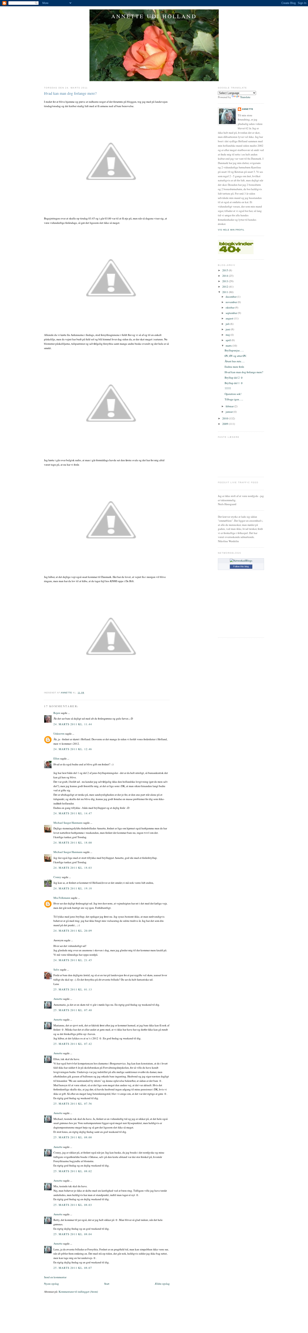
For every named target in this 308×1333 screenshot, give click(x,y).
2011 (225, 292)
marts (229, 345)
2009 (225, 424)
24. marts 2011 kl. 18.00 (72, 842)
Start (106, 1284)
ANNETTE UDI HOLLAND (154, 16)
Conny (57, 877)
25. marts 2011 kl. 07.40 (72, 1010)
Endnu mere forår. (234, 367)
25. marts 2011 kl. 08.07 (72, 1268)
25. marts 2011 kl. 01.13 (72, 989)
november (232, 302)
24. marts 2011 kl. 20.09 (72, 930)
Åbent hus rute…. (235, 361)
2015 (225, 270)
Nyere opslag (51, 1284)
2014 (225, 276)
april (229, 340)
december (231, 296)
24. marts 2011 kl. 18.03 (72, 867)
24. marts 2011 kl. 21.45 (72, 960)
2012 (225, 286)
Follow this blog (241, 566)
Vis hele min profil (231, 230)
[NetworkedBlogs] (241, 560)
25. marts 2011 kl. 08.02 (72, 1171)
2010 (225, 418)
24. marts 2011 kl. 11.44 (72, 724)
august (230, 318)
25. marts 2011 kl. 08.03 (72, 1205)
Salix (56, 969)
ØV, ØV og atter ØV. (236, 356)
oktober (230, 307)
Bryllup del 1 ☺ (234, 383)
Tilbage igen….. (234, 399)
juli (228, 324)
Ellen (56, 758)
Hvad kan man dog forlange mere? (244, 372)
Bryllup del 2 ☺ (234, 377)
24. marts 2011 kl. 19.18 (72, 888)
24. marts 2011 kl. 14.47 (72, 813)
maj (228, 335)
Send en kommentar (55, 1277)
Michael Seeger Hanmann (68, 823)
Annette (57, 999)
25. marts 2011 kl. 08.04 (72, 1234)
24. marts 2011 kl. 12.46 (72, 749)
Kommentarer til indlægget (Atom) (78, 1291)
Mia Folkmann (61, 898)
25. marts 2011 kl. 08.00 (72, 1137)
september (232, 313)
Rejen (56, 713)
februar (230, 406)
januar (229, 412)
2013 (225, 281)
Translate (245, 97)
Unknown (59, 733)
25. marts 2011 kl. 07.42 (72, 1044)
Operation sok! (233, 394)
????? (228, 388)
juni (228, 329)
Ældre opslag (162, 1284)
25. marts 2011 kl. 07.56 (72, 1103)
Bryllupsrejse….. (234, 350)
